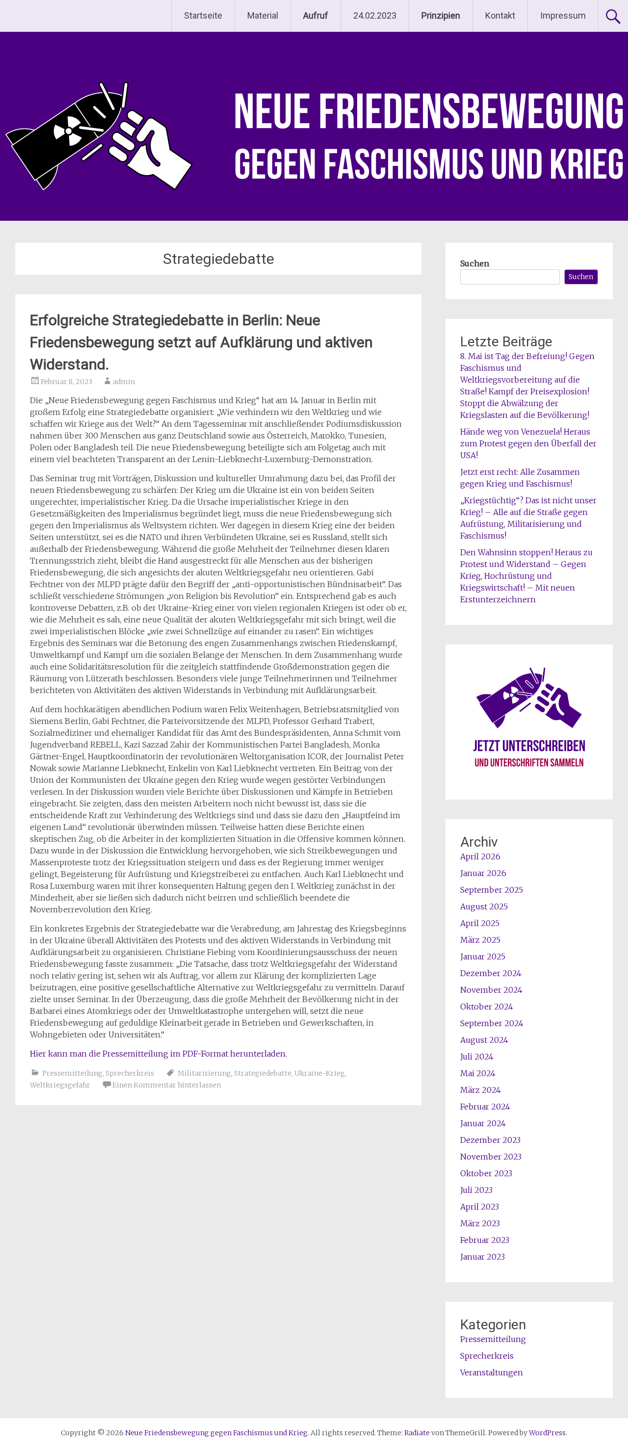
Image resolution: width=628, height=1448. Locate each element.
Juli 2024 (477, 1056)
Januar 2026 (483, 873)
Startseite (203, 15)
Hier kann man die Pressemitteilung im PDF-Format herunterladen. (158, 1054)
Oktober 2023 (486, 1173)
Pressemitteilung (72, 1073)
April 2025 (479, 923)
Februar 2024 (485, 1107)
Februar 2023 (484, 1240)
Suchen (474, 263)
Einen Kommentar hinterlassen (166, 1085)
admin (124, 381)
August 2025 (484, 906)
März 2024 (480, 1090)
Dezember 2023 (490, 1140)
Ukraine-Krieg (319, 1073)
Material (262, 15)
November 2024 (491, 990)
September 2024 (491, 1023)
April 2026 (480, 856)
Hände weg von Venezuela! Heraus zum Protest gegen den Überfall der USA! (528, 443)
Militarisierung (204, 1073)
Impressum (563, 15)
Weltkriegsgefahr (60, 1085)
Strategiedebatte (262, 1073)
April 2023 (479, 1207)
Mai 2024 (478, 1073)
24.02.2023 (374, 15)
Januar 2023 (482, 1257)
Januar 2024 (483, 1123)
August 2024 (484, 1040)
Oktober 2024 (486, 1006)
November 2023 (491, 1157)
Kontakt (500, 15)
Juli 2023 (476, 1190)
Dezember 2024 (491, 973)
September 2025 (491, 890)
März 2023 (480, 1223)
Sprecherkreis (129, 1073)
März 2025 (480, 940)
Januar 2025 (482, 956)
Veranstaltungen (491, 1372)
